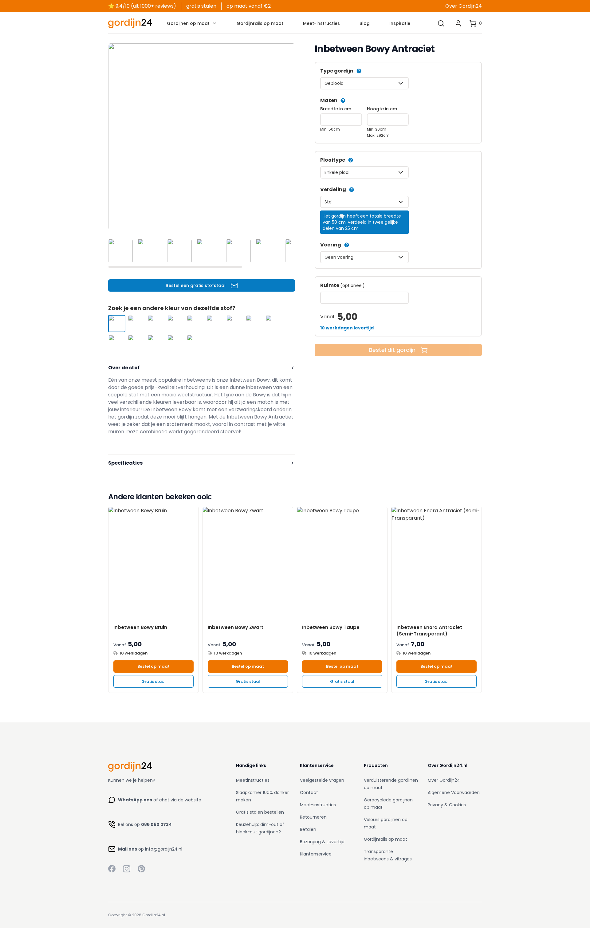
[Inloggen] (458, 23)
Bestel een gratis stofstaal (196, 285)
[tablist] (201, 251)
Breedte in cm (335, 109)
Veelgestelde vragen (322, 780)
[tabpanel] (201, 136)
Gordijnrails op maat (260, 23)
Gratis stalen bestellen (260, 812)
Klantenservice (316, 854)
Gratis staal (153, 681)
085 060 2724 (156, 824)
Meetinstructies (252, 780)
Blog (365, 23)
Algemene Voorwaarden (454, 792)
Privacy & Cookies (447, 805)
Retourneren (313, 817)
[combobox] (364, 83)
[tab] (120, 251)
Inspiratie (399, 23)
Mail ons (127, 849)
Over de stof (124, 367)
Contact (309, 792)
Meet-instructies (321, 23)
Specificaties (125, 462)
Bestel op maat (153, 666)
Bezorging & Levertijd (322, 842)
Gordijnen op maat (188, 23)
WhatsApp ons (135, 800)
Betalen (308, 829)
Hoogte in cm (382, 109)
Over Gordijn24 (463, 6)
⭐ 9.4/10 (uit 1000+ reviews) (142, 6)
